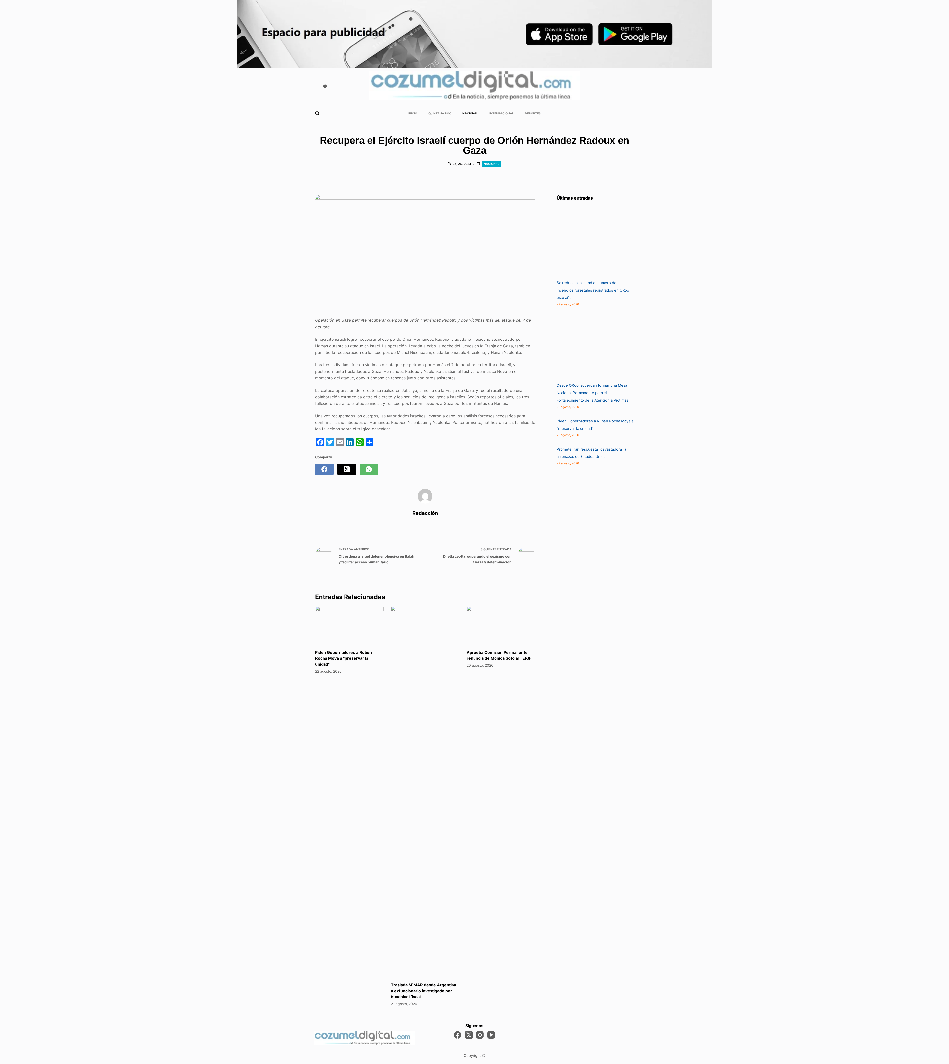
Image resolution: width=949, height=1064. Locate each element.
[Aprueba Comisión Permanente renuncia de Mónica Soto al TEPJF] (501, 625)
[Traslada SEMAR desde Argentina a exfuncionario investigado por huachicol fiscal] (425, 791)
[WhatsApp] (369, 469)
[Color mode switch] (325, 85)
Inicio (412, 113)
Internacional (501, 113)
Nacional (470, 113)
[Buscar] (317, 113)
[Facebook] (324, 469)
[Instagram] (480, 1035)
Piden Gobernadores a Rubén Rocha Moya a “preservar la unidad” (343, 658)
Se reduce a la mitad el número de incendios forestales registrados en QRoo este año (593, 290)
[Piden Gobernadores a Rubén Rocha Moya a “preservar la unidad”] (349, 625)
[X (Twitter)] (346, 469)
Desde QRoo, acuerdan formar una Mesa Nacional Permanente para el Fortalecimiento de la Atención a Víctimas (592, 393)
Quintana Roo (439, 113)
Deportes (533, 113)
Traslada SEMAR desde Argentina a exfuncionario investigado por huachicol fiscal (423, 990)
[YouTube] (491, 1035)
